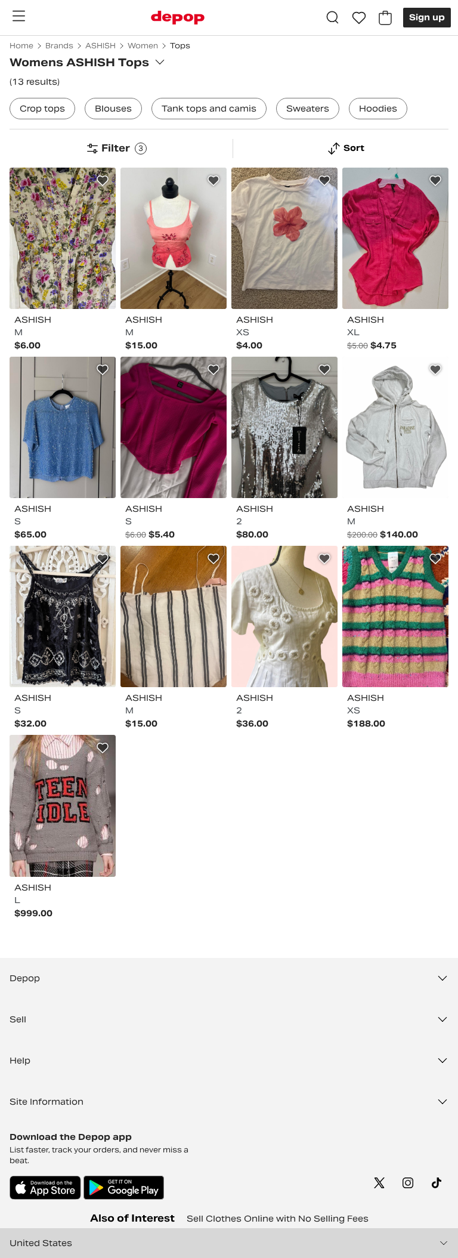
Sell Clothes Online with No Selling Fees (278, 1218)
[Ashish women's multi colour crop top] (173, 616)
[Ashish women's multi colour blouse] (63, 238)
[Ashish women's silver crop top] (284, 427)
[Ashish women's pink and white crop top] (284, 238)
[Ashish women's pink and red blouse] (395, 238)
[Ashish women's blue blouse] (63, 427)
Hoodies (378, 108)
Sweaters (307, 108)
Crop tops (42, 108)
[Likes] (359, 18)
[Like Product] (102, 180)
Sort (354, 148)
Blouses (113, 108)
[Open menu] (18, 16)
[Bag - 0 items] (385, 18)
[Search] (333, 18)
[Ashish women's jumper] (63, 805)
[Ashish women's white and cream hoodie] (395, 427)
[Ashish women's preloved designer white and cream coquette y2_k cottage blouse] (284, 616)
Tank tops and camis (209, 108)
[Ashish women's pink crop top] (173, 427)
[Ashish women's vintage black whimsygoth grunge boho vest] (63, 616)
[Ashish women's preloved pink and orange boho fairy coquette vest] (173, 238)
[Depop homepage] (178, 17)
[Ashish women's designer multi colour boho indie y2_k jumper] (395, 616)
